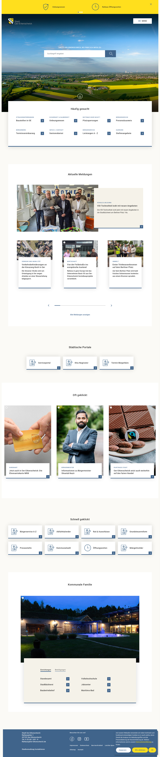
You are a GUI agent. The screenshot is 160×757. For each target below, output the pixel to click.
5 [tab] (80, 305)
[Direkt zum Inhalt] (80, 96)
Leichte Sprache (111, 745)
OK (152, 750)
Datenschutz (84, 745)
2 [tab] (80, 12)
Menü (144, 21)
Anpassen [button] (122, 750)
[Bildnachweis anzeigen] (19, 186)
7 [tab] (91, 305)
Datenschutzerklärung (143, 742)
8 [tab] (97, 305)
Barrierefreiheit (97, 745)
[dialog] (136, 743)
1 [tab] (78, 12)
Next (111, 305)
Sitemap (73, 749)
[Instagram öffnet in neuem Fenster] (79, 739)
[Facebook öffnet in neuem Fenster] (72, 739)
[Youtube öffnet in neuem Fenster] (86, 739)
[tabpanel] (53, 8)
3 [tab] (82, 12)
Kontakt (80, 749)
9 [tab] (102, 305)
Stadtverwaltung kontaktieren (33, 749)
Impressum (74, 745)
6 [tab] (85, 305)
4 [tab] (74, 305)
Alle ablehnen (140, 750)
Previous (48, 305)
